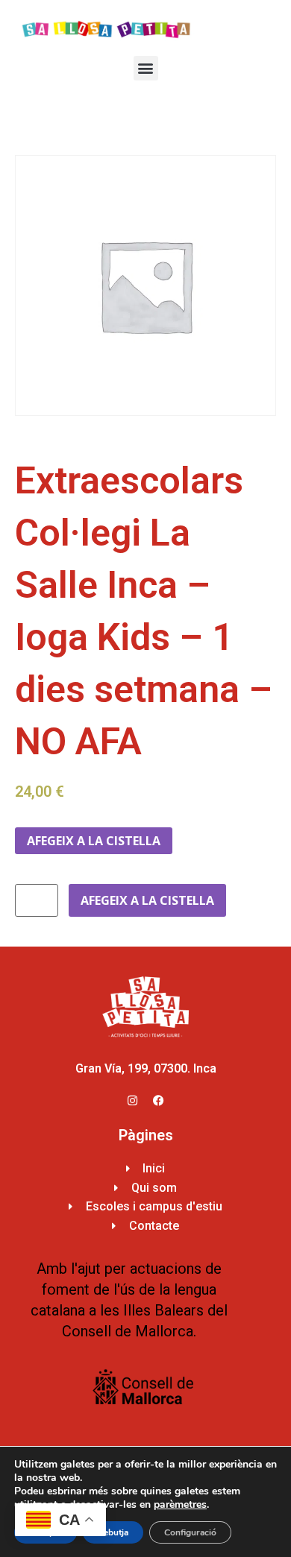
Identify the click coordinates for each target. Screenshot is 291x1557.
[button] (146, 68)
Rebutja (113, 1532)
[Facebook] (159, 1100)
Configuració (190, 1532)
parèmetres (180, 1505)
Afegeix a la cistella (93, 841)
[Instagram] (133, 1100)
